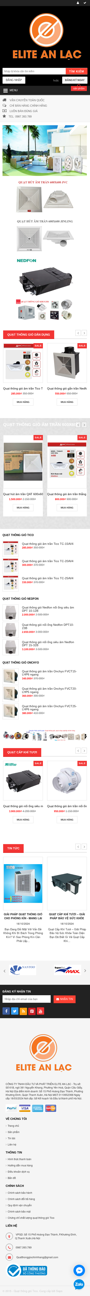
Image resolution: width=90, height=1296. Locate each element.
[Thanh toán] (84, 3)
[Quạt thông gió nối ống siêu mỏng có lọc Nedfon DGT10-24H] (23, 780)
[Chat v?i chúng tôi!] (79, 1270)
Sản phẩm (13, 1132)
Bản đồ (12, 1178)
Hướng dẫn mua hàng (20, 1165)
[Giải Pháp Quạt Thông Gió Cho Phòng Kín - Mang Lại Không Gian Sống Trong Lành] (23, 883)
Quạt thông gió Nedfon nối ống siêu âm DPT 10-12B (48, 609)
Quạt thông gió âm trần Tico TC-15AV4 (29, 388)
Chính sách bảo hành (20, 1192)
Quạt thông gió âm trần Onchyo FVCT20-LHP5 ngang (49, 690)
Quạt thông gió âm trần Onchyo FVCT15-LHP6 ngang (49, 673)
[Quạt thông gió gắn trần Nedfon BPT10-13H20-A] (67, 363)
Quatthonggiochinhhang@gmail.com (37, 1257)
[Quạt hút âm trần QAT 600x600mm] (23, 462)
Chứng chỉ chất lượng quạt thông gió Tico (31, 1217)
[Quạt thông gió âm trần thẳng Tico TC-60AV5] (67, 462)
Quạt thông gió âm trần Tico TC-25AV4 (47, 578)
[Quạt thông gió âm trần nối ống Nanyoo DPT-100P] (67, 780)
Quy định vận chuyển (20, 1205)
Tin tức (11, 1138)
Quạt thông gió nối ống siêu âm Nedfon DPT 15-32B (48, 643)
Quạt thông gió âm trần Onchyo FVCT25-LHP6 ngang (49, 707)
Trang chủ (13, 1125)
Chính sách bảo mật (19, 1211)
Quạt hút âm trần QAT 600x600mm (26, 494)
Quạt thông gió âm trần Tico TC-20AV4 (47, 561)
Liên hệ (12, 1144)
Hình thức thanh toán (19, 1159)
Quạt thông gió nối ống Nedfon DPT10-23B (48, 626)
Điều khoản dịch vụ (19, 1171)
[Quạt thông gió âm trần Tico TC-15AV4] (23, 363)
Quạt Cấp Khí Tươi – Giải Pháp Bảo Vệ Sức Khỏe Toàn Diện (67, 918)
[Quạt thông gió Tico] (45, 37)
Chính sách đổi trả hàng (21, 1199)
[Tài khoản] (77, 3)
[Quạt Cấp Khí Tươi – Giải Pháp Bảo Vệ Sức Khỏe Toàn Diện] (67, 883)
